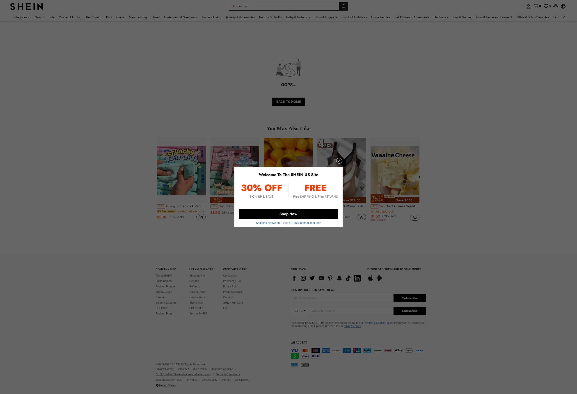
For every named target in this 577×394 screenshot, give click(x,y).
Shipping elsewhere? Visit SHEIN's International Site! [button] (288, 222)
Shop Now (288, 214)
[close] (339, 160)
